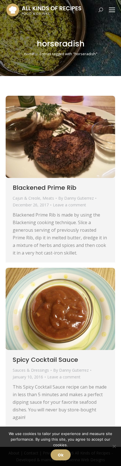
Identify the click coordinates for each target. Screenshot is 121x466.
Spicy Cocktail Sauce (45, 359)
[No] (114, 446)
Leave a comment (69, 205)
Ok (61, 455)
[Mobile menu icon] (112, 9)
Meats (48, 198)
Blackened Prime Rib (44, 187)
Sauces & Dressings (31, 370)
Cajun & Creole (26, 198)
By (76, 198)
